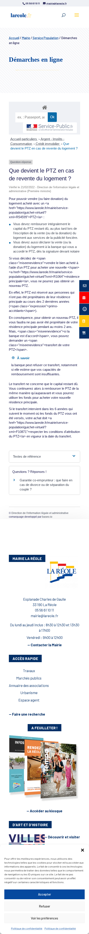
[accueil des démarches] (44, 107)
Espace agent (29, 700)
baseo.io (47, 516)
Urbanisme (29, 692)
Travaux (29, 670)
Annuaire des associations (29, 685)
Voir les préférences (44, 918)
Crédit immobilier (48, 144)
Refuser (44, 906)
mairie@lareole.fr (44, 615)
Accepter (44, 894)
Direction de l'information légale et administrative (39, 513)
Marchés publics (28, 678)
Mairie (26, 38)
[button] (82, 850)
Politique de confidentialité (26, 928)
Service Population (46, 38)
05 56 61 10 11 (44, 610)
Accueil (14, 38)
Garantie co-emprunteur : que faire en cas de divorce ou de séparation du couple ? (46, 484)
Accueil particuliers (24, 139)
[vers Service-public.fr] (50, 127)
